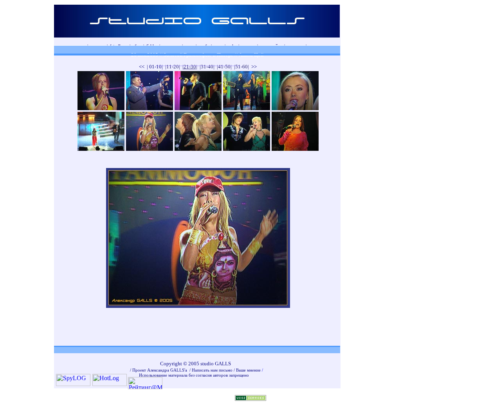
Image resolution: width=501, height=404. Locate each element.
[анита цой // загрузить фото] (100, 148)
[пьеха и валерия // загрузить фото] (246, 148)
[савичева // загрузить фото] (100, 108)
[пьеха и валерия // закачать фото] (198, 148)
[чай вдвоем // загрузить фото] (198, 108)
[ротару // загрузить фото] (295, 148)
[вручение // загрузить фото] (149, 108)
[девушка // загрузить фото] (295, 108)
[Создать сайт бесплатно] (250, 398)
